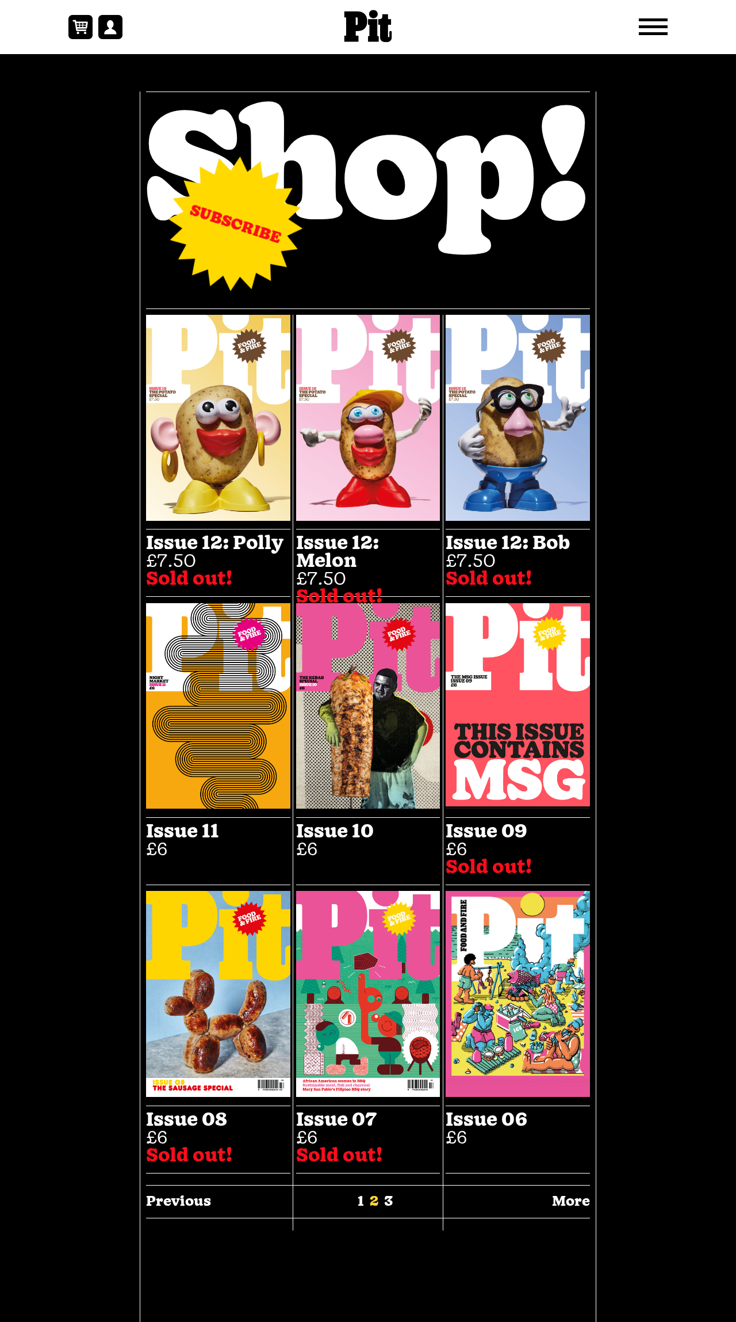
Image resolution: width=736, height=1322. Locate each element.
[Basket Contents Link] (80, 27)
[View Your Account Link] (110, 27)
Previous (178, 1202)
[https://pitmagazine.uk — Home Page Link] (368, 27)
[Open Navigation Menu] (653, 27)
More (571, 1202)
